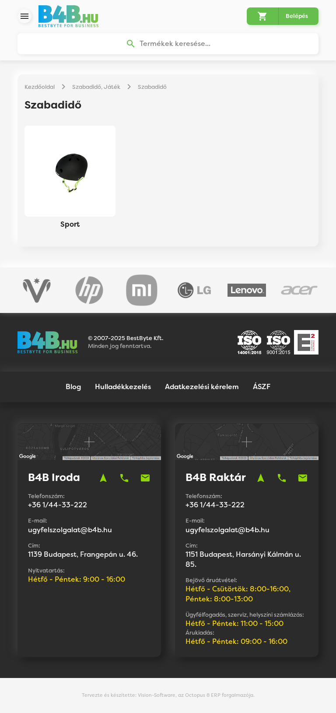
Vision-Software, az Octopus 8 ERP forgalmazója (195, 695)
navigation (103, 478)
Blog (73, 386)
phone (124, 478)
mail (145, 478)
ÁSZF (261, 386)
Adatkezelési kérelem (202, 386)
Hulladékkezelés (123, 386)
